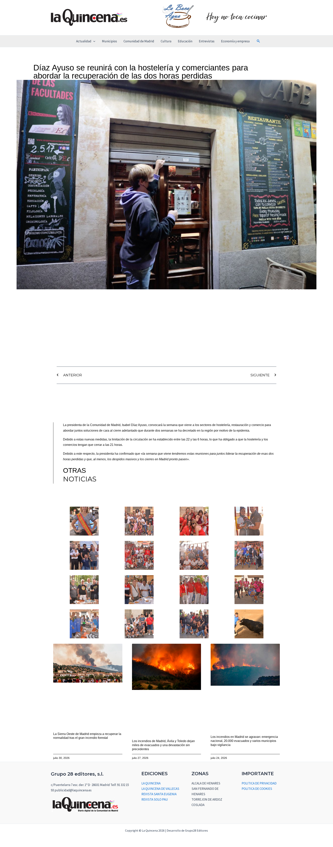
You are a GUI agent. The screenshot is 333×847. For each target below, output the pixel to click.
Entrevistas (206, 41)
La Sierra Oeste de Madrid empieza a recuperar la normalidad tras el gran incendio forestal (87, 736)
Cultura (166, 41)
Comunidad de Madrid (139, 41)
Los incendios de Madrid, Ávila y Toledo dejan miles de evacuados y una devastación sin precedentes (163, 745)
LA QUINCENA (151, 783)
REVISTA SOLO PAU (154, 799)
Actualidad (83, 41)
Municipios (109, 41)
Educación (185, 41)
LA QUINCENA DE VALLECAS (160, 789)
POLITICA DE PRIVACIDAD (259, 783)
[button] (93, 41)
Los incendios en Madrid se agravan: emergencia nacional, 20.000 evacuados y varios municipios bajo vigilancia (244, 741)
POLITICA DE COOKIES (257, 789)
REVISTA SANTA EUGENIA (159, 794)
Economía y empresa (235, 41)
